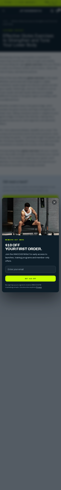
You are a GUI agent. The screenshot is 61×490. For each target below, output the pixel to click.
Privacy (39, 287)
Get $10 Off (30, 278)
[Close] (54, 202)
